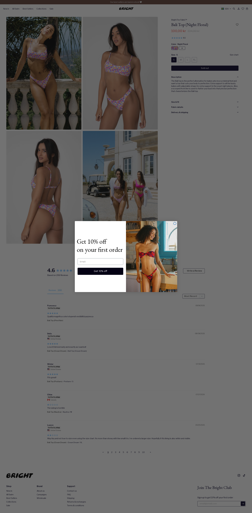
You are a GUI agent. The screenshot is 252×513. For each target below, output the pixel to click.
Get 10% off (100, 271)
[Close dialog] (175, 223)
